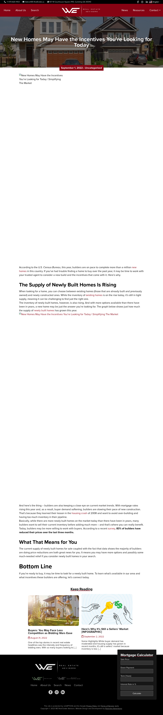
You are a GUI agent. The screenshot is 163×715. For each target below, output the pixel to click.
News (125, 10)
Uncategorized (93, 68)
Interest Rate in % (128, 684)
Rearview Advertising (113, 708)
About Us (21, 10)
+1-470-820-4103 (13, 2)
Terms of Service (107, 706)
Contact (154, 10)
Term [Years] (126, 675)
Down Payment (127, 667)
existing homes (94, 295)
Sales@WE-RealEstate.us (34, 2)
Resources (138, 10)
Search (35, 10)
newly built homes (44, 310)
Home (7, 10)
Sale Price (125, 659)
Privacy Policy (91, 706)
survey (111, 528)
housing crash (79, 513)
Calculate (137, 693)
